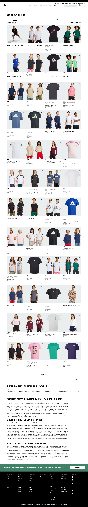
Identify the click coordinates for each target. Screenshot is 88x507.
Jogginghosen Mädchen (62, 391)
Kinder (40, 5)
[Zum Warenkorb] (84, 5)
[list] (44, 19)
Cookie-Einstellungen (25, 504)
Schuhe (45, 5)
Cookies (37, 504)
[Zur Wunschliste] (81, 5)
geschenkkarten (74, 3)
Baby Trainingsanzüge (11, 389)
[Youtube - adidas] (76, 493)
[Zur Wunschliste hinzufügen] (23, 27)
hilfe (60, 3)
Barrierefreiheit (59, 504)
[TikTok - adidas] (76, 490)
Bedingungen (64, 504)
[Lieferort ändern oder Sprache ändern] (84, 3)
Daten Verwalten (32, 504)
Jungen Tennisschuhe (74, 391)
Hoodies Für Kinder (36, 391)
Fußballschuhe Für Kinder (37, 389)
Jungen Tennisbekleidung (75, 389)
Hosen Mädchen (47, 391)
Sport (50, 5)
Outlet (54, 5)
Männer (30, 5)
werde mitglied (80, 3)
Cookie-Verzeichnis (43, 504)
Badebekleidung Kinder (24, 391)
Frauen (35, 5)
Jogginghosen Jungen (61, 389)
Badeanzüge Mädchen (23, 389)
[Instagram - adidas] (76, 480)
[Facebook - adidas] (76, 477)
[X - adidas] (76, 483)
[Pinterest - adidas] (76, 486)
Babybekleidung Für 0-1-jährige (12, 391)
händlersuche (56, 3)
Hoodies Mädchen (48, 389)
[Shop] (4, 5)
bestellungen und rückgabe (66, 3)
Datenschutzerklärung (51, 504)
